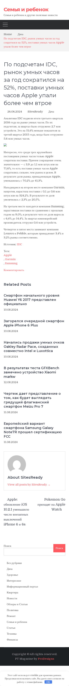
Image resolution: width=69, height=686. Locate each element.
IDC (19, 244)
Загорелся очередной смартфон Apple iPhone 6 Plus (34, 323)
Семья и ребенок (26, 9)
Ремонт (11, 616)
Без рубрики (14, 563)
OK (48, 682)
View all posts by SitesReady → (29, 484)
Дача (51, 111)
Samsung (11, 263)
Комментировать (14, 270)
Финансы (12, 639)
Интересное (14, 580)
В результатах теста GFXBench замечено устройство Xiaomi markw (31, 372)
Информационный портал (22, 586)
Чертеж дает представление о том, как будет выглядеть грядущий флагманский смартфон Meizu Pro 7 (32, 400)
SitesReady (35, 111)
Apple (8, 255)
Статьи (11, 627)
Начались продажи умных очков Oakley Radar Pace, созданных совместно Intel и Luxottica (34, 346)
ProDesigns (46, 658)
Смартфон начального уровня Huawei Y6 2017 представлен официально (31, 299)
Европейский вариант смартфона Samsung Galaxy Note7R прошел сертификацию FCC (33, 430)
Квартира (12, 592)
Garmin (10, 259)
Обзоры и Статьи (17, 604)
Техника (12, 633)
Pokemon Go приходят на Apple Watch (51, 504)
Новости (12, 598)
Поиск (7, 546)
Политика (12, 610)
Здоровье (12, 574)
